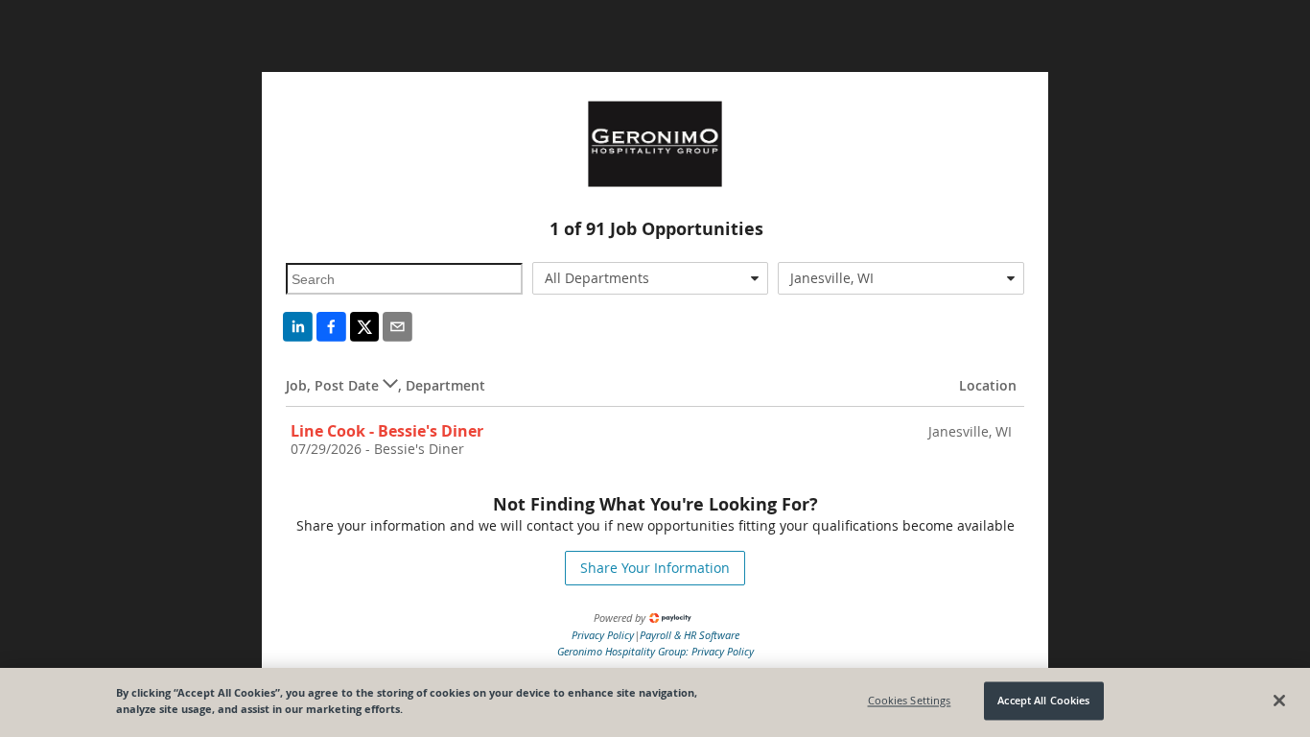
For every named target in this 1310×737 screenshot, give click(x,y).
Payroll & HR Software (689, 635)
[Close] (1279, 700)
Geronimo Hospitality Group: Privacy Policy (655, 651)
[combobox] (650, 278)
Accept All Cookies (1043, 701)
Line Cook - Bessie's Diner (387, 430)
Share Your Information (655, 568)
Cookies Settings (909, 701)
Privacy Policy (603, 635)
